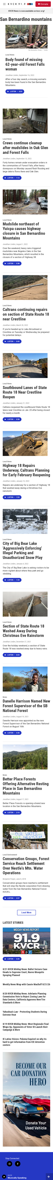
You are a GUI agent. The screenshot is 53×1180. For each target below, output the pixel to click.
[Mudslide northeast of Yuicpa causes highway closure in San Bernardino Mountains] (25, 201)
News (5, 697)
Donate (44, 4)
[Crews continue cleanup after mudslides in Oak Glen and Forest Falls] (25, 121)
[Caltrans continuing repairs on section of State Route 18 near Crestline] (25, 287)
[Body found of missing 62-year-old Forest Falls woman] (26, 37)
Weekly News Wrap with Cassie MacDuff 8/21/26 (26, 984)
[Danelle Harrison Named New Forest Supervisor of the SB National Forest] (25, 679)
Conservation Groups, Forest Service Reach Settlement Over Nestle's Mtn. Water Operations (26, 865)
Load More (26, 912)
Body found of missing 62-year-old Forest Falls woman (25, 64)
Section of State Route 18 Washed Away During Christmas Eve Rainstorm (23, 631)
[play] (4, 1176)
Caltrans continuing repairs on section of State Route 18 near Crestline (26, 314)
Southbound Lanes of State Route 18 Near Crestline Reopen (25, 392)
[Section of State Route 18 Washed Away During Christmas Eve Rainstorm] (25, 604)
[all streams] (49, 1176)
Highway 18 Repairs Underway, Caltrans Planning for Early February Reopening (26, 470)
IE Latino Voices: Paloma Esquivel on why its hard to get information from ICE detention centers (24, 1042)
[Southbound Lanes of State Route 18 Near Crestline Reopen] (25, 365)
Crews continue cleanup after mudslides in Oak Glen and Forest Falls (25, 148)
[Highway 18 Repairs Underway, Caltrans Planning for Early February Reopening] (25, 443)
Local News (9, 55)
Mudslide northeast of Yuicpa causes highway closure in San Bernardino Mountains (24, 231)
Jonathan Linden (11, 75)
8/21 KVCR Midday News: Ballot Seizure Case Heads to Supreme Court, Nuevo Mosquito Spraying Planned (25, 972)
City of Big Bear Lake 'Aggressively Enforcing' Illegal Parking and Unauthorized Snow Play (22, 550)
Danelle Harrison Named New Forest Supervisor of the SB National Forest (26, 706)
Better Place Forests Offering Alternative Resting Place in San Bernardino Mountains (26, 786)
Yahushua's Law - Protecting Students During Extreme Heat (25, 1013)
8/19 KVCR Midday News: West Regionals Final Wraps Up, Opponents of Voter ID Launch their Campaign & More (26, 1027)
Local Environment (10, 855)
